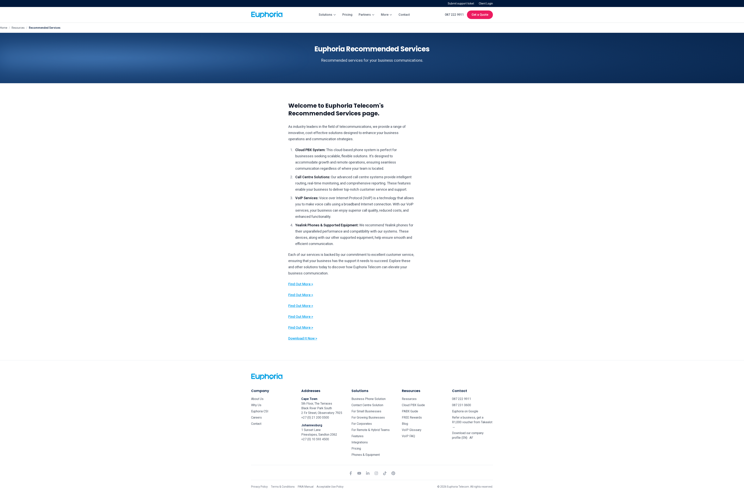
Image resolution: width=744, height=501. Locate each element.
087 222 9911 (454, 14)
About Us (257, 399)
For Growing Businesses (368, 417)
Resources (18, 27)
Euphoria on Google (465, 411)
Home (3, 27)
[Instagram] (376, 473)
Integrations (359, 442)
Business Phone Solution (368, 399)
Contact (404, 14)
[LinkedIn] (368, 473)
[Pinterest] (393, 473)
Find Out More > (300, 284)
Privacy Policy (259, 486)
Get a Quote (480, 14)
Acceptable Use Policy (330, 486)
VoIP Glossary (411, 430)
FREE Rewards (412, 417)
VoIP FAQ (408, 436)
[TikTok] (385, 473)
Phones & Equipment (365, 455)
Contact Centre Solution (367, 405)
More (384, 14)
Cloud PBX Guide (413, 405)
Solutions (325, 14)
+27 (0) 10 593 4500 (315, 439)
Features (357, 436)
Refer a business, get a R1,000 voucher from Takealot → (472, 422)
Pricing (347, 14)
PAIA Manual (305, 486)
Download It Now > (302, 338)
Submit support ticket (461, 3)
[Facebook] (351, 473)
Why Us (256, 405)
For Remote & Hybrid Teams (370, 430)
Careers (256, 417)
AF (471, 438)
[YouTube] (359, 473)
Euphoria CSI (259, 411)
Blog (405, 424)
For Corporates (361, 424)
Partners (365, 14)
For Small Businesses (366, 411)
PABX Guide (410, 411)
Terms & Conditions (283, 486)
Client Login (486, 3)
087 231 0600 (461, 405)
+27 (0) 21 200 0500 (315, 417)
